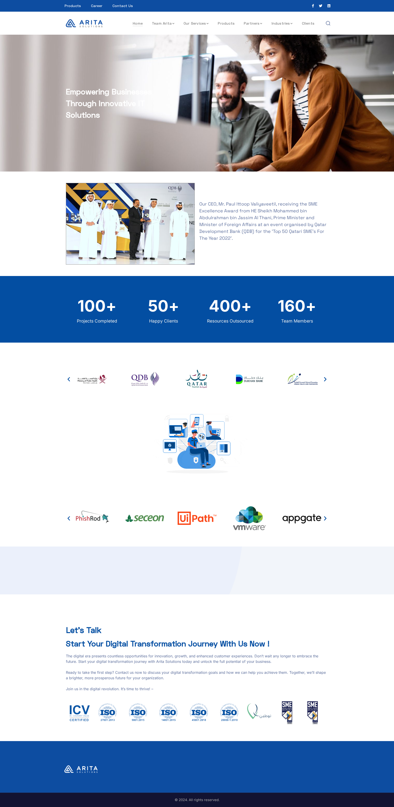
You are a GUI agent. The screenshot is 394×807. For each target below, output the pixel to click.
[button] (69, 379)
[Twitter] (320, 6)
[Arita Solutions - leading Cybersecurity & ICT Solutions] (84, 23)
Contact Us (122, 5)
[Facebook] (313, 6)
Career (96, 5)
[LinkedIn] (328, 6)
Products (73, 5)
